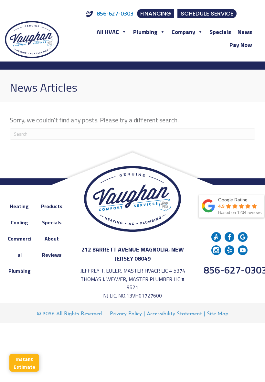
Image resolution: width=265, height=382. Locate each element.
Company (183, 32)
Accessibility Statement (174, 314)
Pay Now (240, 44)
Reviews (51, 255)
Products (51, 206)
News (245, 32)
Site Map (217, 314)
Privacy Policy (126, 314)
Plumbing (145, 32)
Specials (220, 32)
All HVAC (108, 32)
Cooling (19, 222)
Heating (19, 206)
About (52, 238)
